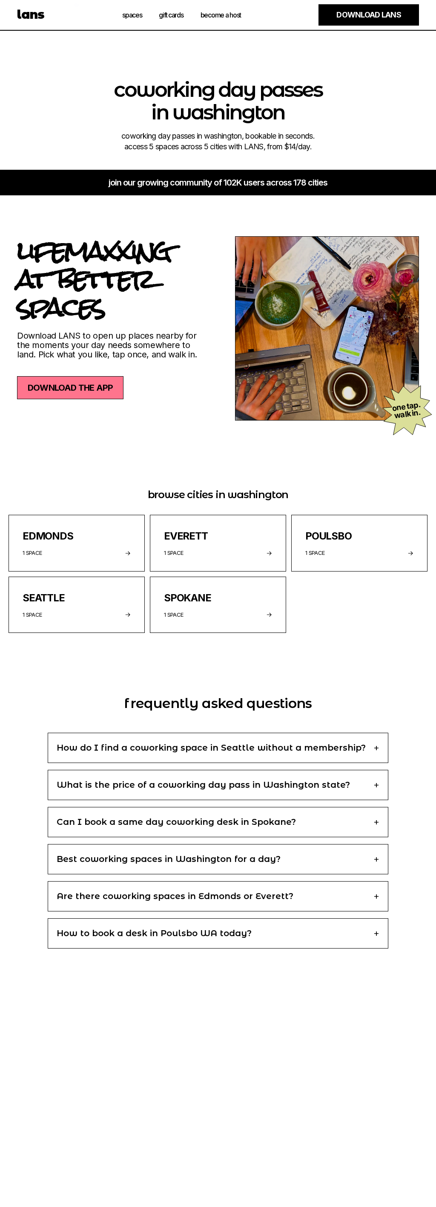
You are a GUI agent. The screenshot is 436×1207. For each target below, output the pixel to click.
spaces (132, 15)
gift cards (171, 15)
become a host (221, 15)
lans (31, 14)
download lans (368, 14)
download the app (70, 388)
